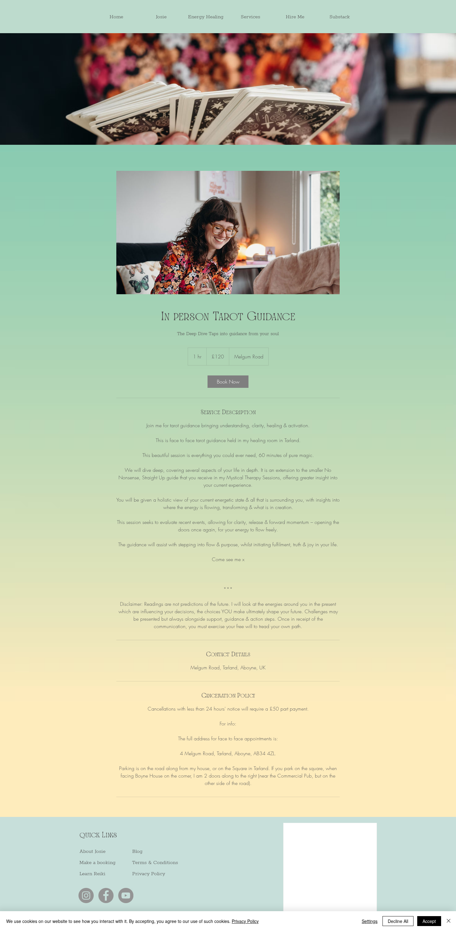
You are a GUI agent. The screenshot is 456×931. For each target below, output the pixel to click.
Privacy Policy (148, 874)
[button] (205, 17)
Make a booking (97, 862)
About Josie (92, 851)
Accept (429, 921)
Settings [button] (370, 921)
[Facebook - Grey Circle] (106, 895)
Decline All (398, 921)
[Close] (448, 921)
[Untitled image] (228, 232)
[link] (228, 381)
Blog (137, 851)
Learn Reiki (92, 874)
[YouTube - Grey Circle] (125, 895)
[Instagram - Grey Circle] (86, 895)
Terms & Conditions (155, 862)
